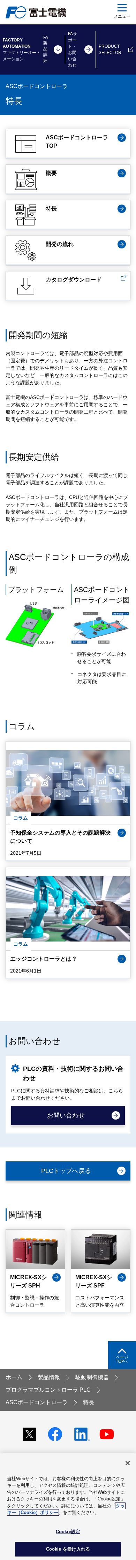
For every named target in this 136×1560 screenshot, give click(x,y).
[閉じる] (127, 1463)
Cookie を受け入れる (68, 1549)
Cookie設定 (68, 1531)
